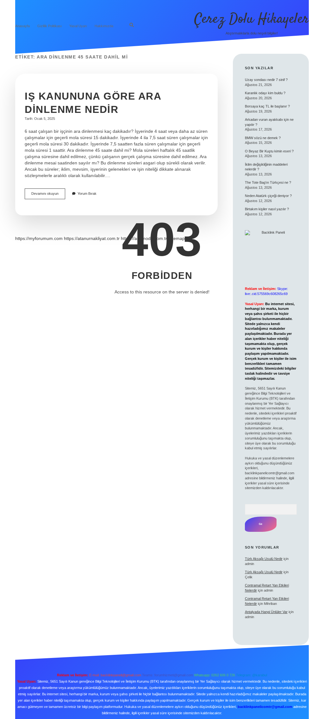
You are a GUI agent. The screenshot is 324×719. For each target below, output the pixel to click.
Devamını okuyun (48, 195)
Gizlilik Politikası (49, 26)
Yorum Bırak (87, 193)
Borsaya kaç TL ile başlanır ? (267, 106)
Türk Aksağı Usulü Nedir (264, 559)
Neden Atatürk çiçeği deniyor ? (268, 196)
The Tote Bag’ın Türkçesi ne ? (268, 182)
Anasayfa (22, 26)
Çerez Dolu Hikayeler (251, 19)
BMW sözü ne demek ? (263, 138)
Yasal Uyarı (78, 26)
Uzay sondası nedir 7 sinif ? (266, 80)
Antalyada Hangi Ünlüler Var (266, 612)
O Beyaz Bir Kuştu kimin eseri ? (269, 151)
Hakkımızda (104, 26)
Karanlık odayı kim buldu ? (265, 93)
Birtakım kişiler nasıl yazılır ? (267, 209)
